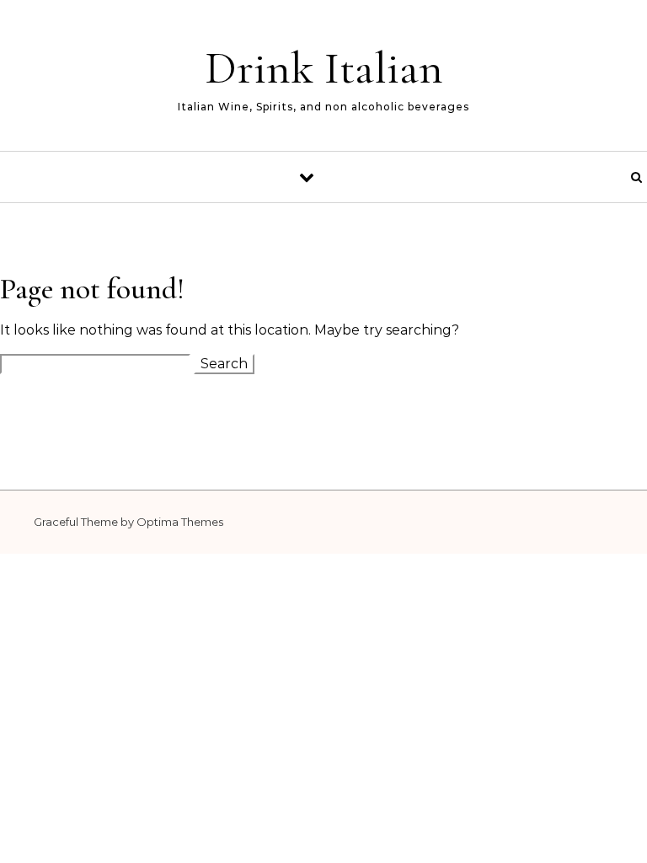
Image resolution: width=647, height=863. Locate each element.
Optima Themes (179, 521)
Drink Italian (324, 67)
